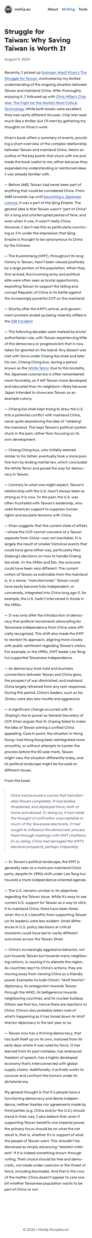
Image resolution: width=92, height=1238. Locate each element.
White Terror (38, 368)
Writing (68, 9)
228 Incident (22, 321)
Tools (83, 9)
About (53, 9)
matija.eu (23, 9)
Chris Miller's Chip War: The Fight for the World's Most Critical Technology (45, 102)
